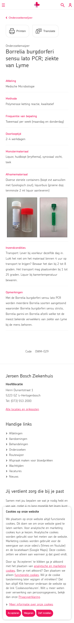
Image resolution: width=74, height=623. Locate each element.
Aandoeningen (18, 438)
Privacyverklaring (29, 597)
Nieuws (13, 476)
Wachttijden (16, 465)
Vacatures (15, 471)
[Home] (37, 5)
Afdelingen (16, 433)
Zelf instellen (44, 613)
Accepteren (13, 613)
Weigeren (28, 613)
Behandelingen (18, 444)
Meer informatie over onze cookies (31, 604)
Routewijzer (16, 455)
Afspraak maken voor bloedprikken (31, 460)
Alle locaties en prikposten (22, 409)
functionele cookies (27, 575)
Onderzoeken (17, 449)
